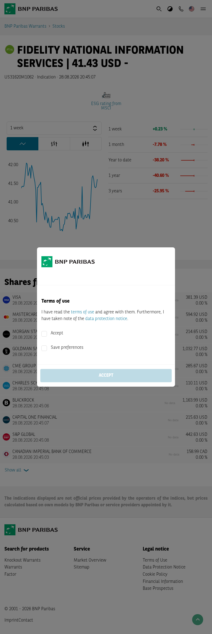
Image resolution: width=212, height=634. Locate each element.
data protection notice (106, 319)
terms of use (82, 312)
